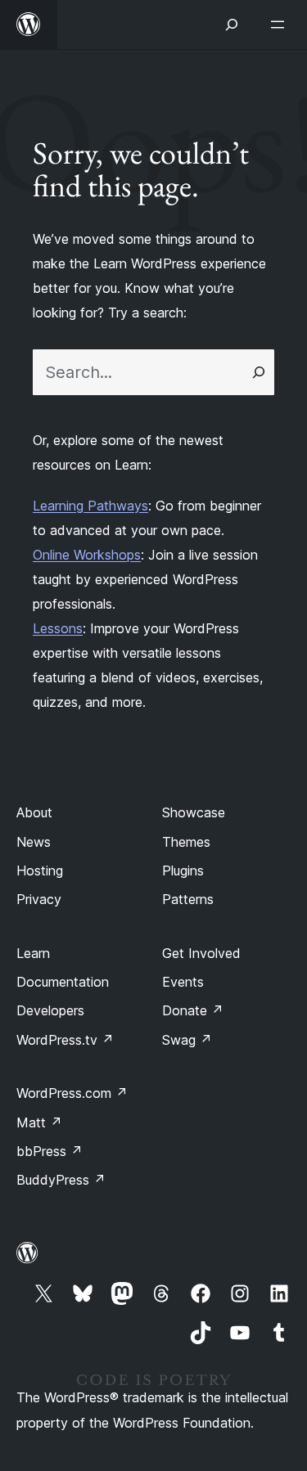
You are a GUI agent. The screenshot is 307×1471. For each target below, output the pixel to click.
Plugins (183, 870)
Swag (187, 1040)
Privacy (38, 899)
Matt (39, 1122)
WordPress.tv (65, 1040)
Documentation (62, 982)
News (33, 842)
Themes (186, 842)
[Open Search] (232, 24)
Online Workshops (87, 555)
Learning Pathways (90, 505)
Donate (192, 1010)
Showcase (193, 812)
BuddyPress (61, 1180)
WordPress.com (72, 1093)
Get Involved (201, 953)
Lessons (58, 628)
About (34, 812)
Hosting (39, 870)
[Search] (259, 372)
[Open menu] (281, 24)
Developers (50, 1010)
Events (183, 982)
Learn (33, 953)
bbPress (49, 1151)
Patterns (188, 899)
